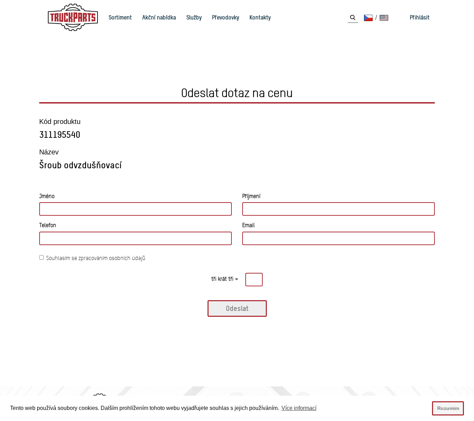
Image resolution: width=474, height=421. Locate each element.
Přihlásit (420, 17)
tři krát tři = (224, 279)
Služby (194, 17)
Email (248, 225)
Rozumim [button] (448, 408)
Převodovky (225, 17)
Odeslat (237, 308)
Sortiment (120, 17)
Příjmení (251, 196)
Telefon (47, 225)
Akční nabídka (159, 17)
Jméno (46, 196)
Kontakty (260, 17)
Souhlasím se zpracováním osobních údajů (95, 258)
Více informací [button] (298, 408)
